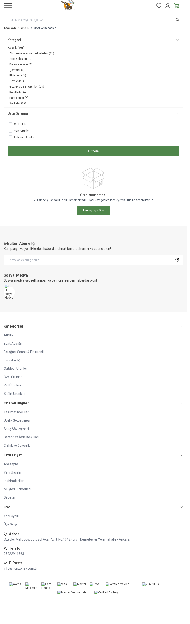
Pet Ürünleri (12, 385)
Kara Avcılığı (12, 360)
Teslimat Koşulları (16, 412)
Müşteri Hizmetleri (17, 489)
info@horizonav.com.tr (20, 568)
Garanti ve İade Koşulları (21, 437)
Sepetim (10, 497)
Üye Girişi (10, 524)
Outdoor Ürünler (15, 368)
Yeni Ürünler (13, 472)
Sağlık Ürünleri (14, 393)
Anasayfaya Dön (93, 210)
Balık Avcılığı (13, 343)
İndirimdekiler (14, 481)
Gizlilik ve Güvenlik (17, 445)
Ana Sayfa (10, 28)
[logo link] (82, 5)
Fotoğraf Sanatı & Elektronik (24, 352)
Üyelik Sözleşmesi (17, 420)
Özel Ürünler (13, 377)
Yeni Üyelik (11, 516)
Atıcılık (25, 28)
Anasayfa (11, 464)
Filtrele (93, 151)
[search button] (177, 19)
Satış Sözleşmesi (16, 429)
